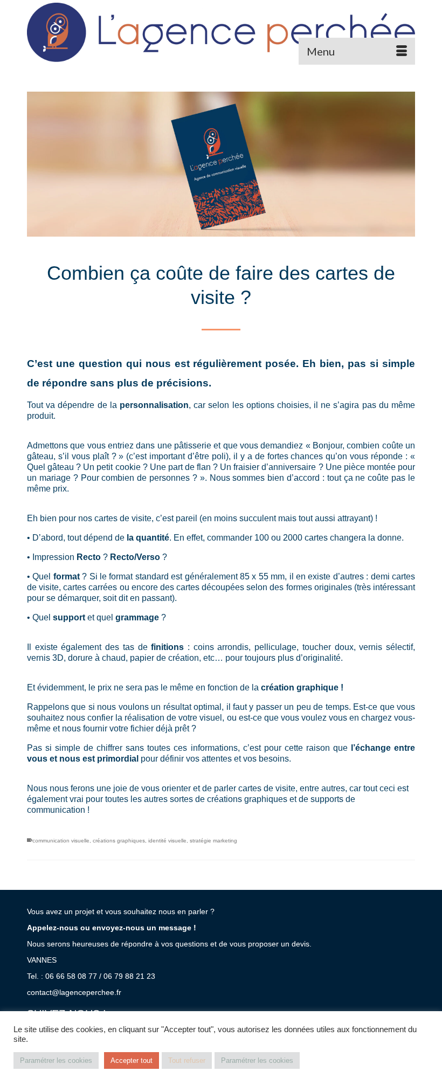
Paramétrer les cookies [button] (56, 1060)
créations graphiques (119, 841)
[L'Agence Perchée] (221, 32)
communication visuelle (60, 841)
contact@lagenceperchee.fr (74, 992)
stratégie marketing (213, 841)
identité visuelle (167, 841)
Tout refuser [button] (186, 1060)
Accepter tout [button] (131, 1060)
